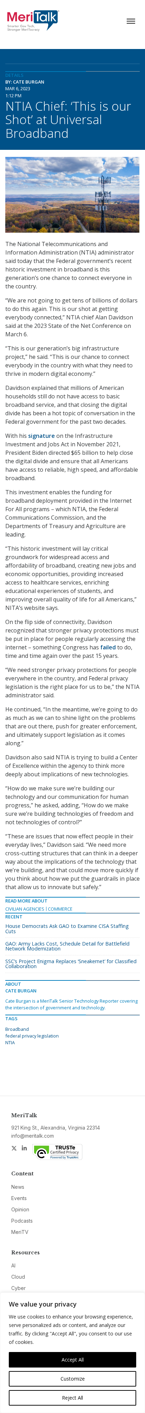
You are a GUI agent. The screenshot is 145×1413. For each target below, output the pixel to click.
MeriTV (20, 1232)
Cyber (18, 1288)
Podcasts (22, 1221)
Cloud (18, 1277)
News (17, 1187)
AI (13, 1265)
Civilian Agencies (24, 909)
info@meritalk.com (32, 1136)
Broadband (17, 1029)
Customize (73, 1378)
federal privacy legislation (32, 1036)
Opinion (20, 1209)
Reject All (72, 1397)
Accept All (73, 1359)
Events (19, 1198)
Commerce (60, 909)
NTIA (10, 1042)
